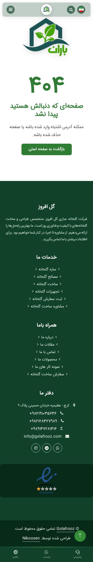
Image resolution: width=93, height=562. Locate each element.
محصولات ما (47, 360)
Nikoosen (31, 538)
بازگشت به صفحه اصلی (47, 149)
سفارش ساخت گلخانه (47, 374)
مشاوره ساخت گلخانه (47, 307)
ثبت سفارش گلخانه (47, 299)
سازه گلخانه (47, 270)
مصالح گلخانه (47, 277)
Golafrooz (66, 529)
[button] (71, 9)
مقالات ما (47, 345)
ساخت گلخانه (47, 284)
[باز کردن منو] (10, 9)
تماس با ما (47, 352)
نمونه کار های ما (47, 367)
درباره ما (47, 337)
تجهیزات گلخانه (47, 292)
